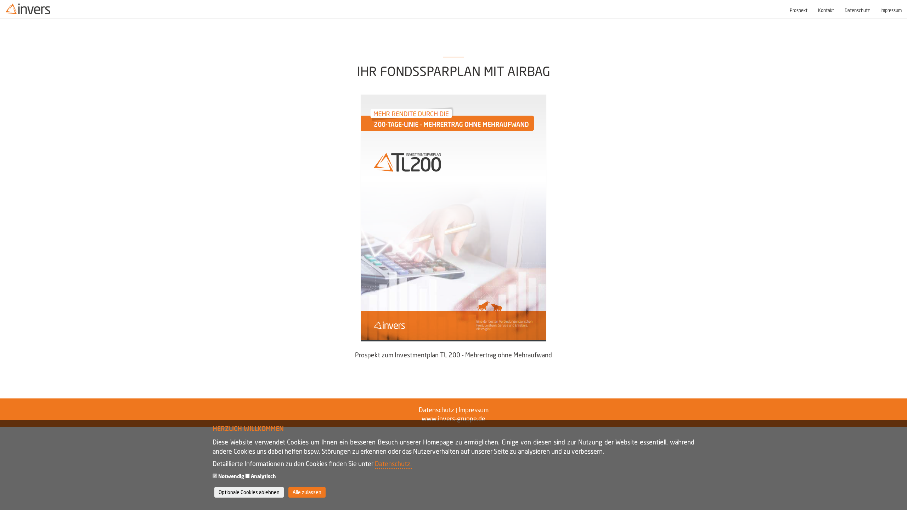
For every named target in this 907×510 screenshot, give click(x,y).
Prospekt (798, 10)
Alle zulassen (307, 492)
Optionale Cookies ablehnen (249, 492)
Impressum (891, 10)
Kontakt (826, 10)
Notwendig (231, 476)
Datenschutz (857, 10)
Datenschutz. (393, 463)
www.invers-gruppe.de (453, 418)
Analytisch (263, 476)
